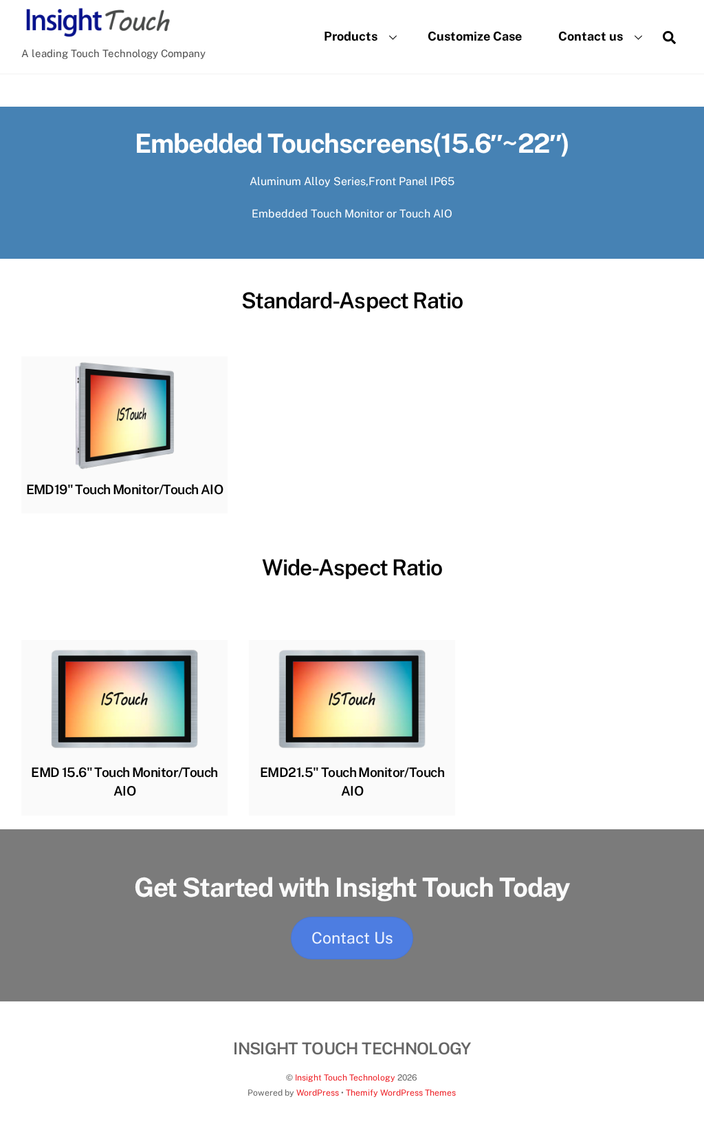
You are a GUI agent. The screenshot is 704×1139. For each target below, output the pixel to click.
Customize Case (475, 36)
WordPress (317, 1092)
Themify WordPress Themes (401, 1092)
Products (350, 36)
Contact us (590, 36)
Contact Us (352, 937)
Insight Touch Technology (345, 1077)
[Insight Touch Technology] (97, 34)
